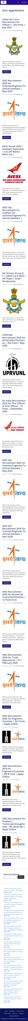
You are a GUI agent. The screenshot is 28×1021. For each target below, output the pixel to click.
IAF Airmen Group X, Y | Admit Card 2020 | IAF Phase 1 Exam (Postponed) (14, 277)
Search (21, 877)
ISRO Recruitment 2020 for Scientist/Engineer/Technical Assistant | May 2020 (14, 86)
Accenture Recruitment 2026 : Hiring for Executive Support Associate (12, 943)
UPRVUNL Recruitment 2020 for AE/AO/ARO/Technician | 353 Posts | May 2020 (13, 340)
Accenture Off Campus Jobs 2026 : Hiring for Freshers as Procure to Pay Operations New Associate (14, 912)
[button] (18, 2)
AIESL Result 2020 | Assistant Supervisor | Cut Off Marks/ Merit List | (13, 150)
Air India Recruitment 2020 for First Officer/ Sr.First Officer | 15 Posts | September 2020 (13, 406)
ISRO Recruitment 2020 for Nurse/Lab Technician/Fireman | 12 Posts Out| (14, 595)
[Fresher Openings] (3, 2)
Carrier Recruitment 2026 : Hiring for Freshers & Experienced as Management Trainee (13, 920)
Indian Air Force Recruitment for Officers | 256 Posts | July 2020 (13, 23)
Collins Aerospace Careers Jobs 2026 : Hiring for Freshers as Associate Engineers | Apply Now (13, 928)
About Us (14, 1013)
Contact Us (21, 1013)
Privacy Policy (20, 1011)
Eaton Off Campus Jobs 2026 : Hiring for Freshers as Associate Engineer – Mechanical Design (13, 967)
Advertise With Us (14, 1016)
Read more (6, 71)
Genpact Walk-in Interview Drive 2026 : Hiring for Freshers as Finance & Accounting (13, 975)
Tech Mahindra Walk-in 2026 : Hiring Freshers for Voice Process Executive (13, 936)
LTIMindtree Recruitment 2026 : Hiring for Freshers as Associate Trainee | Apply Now (13, 896)
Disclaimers (12, 1011)
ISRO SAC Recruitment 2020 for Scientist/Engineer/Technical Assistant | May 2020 (14, 465)
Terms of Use (7, 1013)
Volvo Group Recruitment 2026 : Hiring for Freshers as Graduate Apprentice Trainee (13, 904)
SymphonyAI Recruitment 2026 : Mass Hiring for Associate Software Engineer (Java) (13, 991)
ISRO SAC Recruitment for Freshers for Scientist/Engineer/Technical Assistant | (14, 213)
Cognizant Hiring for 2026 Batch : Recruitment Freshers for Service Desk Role (13, 951)
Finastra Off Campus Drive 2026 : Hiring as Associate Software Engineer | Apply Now (13, 983)
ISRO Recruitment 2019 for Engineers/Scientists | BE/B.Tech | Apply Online (13, 771)
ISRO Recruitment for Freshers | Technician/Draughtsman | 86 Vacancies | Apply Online (13, 824)
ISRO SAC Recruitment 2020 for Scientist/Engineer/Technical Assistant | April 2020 (14, 531)
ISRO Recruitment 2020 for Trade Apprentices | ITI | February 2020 (12, 658)
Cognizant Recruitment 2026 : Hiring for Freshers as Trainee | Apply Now (13, 999)
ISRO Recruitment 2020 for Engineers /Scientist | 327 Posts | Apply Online (13, 719)
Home (6, 1011)
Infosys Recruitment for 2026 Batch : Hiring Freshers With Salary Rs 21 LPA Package (14, 959)
